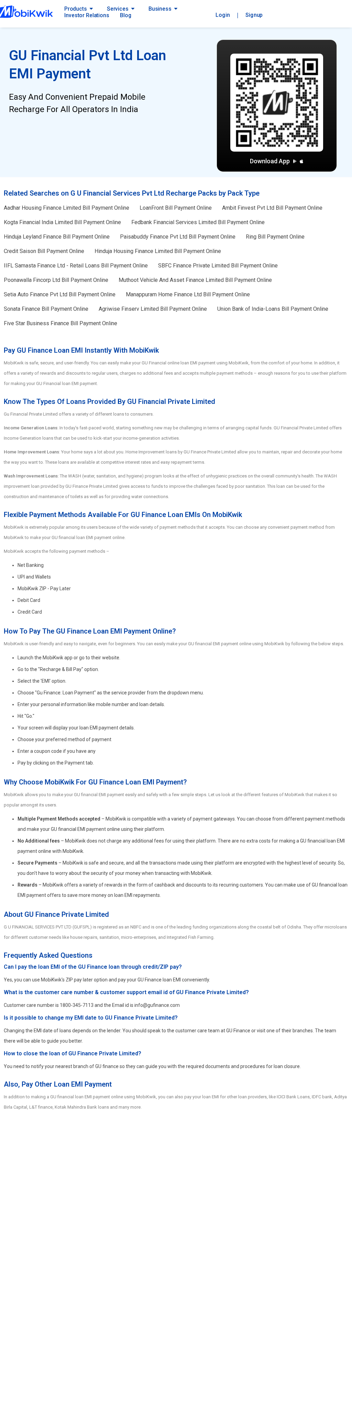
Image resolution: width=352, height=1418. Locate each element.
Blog (125, 15)
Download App (270, 161)
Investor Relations (86, 15)
